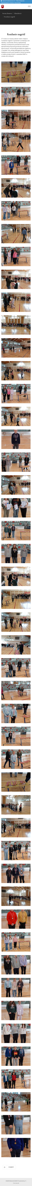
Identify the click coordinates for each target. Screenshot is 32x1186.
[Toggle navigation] (29, 6)
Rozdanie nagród (9, 17)
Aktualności (18, 13)
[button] (9, 1167)
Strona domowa (7, 13)
